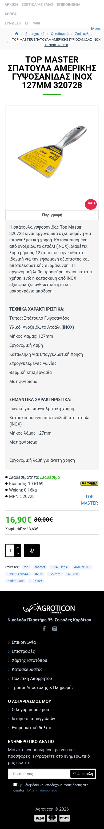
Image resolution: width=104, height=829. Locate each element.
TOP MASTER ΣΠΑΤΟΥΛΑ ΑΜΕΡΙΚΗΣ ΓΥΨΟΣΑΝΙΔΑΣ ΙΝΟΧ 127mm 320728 (56, 42)
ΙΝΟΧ (39, 574)
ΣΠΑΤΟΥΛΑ (59, 567)
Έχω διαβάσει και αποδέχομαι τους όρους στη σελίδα (50, 787)
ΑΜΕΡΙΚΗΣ (82, 567)
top (26, 567)
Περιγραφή (52, 215)
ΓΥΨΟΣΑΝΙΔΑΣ (18, 574)
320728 (72, 574)
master (40, 567)
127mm (55, 574)
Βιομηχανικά (34, 34)
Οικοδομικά (60, 34)
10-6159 (36, 581)
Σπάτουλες (83, 34)
